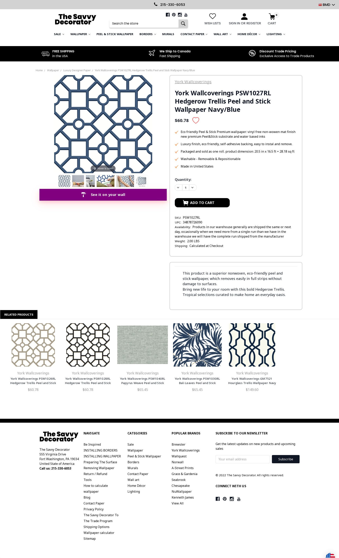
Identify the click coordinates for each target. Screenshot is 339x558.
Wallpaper (79, 34)
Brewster (178, 444)
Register (253, 23)
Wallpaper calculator (99, 533)
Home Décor (248, 34)
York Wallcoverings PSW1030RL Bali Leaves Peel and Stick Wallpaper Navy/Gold (197, 383)
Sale (58, 34)
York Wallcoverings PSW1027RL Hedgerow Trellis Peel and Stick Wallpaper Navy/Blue (145, 70)
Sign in (234, 23)
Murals (168, 34)
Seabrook (179, 480)
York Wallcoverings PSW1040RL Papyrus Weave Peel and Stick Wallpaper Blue (142, 383)
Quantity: (183, 179)
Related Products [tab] (18, 314)
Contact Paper (192, 34)
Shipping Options (96, 527)
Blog (87, 497)
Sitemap (90, 538)
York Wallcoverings (186, 450)
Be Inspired (92, 444)
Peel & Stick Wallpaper (115, 34)
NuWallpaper (182, 491)
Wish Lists (212, 23)
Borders (146, 34)
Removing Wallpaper (99, 468)
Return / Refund (95, 474)
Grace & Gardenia (184, 474)
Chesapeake (181, 485)
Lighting (274, 34)
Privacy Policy (94, 509)
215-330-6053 (172, 4)
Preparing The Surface (100, 462)
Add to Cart (87, 346)
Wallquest (179, 456)
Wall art (221, 34)
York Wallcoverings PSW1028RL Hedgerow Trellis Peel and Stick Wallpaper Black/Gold (88, 383)
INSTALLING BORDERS (101, 450)
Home (39, 70)
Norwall (178, 462)
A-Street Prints (183, 468)
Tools (88, 480)
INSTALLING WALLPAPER (102, 456)
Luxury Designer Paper (77, 70)
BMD (326, 4)
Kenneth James (183, 497)
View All (178, 503)
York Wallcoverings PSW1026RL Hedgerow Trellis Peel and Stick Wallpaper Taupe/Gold (33, 383)
